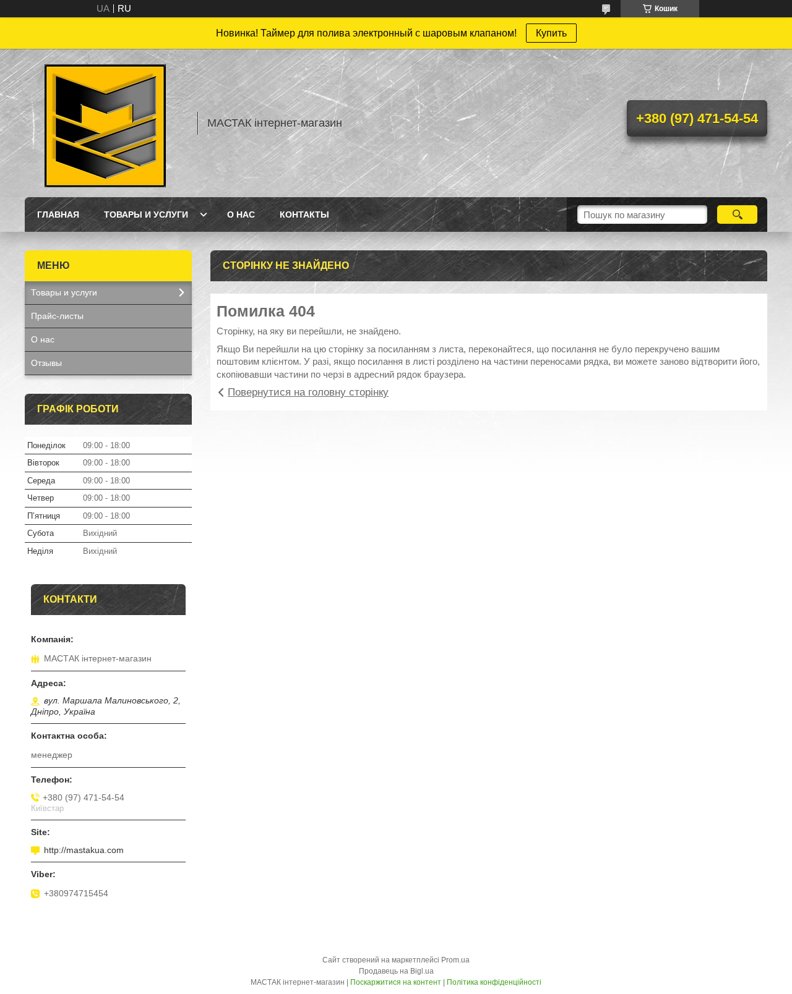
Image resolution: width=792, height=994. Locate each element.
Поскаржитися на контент (395, 982)
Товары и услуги (146, 214)
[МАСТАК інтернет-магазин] (105, 123)
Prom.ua (455, 960)
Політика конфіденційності (494, 982)
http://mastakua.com (84, 850)
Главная (58, 214)
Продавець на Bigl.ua (396, 971)
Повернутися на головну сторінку (308, 392)
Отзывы (46, 363)
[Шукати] (737, 214)
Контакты (304, 214)
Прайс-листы (57, 316)
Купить (551, 33)
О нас (241, 214)
